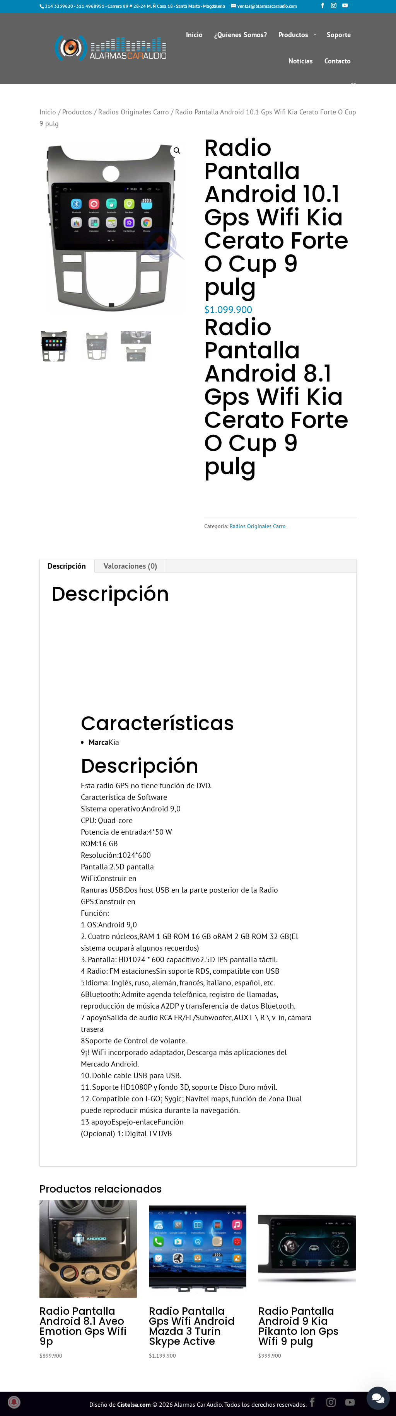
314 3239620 (59, 6)
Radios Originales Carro (133, 111)
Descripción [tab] (67, 566)
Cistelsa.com (134, 1404)
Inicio (47, 111)
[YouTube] (345, 8)
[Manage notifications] (14, 1402)
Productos (77, 111)
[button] (177, 151)
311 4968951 (90, 6)
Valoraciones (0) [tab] (130, 566)
